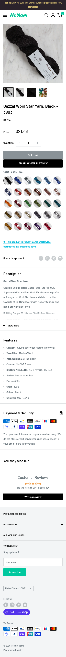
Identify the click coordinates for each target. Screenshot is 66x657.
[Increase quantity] (37, 142)
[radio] (8, 180)
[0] (60, 15)
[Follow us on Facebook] (5, 605)
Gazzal (7, 120)
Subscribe (14, 572)
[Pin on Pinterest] (47, 258)
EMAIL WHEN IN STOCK (33, 163)
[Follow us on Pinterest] (18, 605)
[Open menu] (5, 15)
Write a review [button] (33, 496)
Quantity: (8, 142)
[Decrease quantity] (19, 142)
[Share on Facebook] (41, 258)
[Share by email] (60, 258)
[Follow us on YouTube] (25, 605)
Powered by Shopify (13, 650)
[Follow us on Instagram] (12, 605)
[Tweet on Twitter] (53, 258)
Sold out (33, 155)
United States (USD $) (15, 588)
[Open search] (46, 15)
